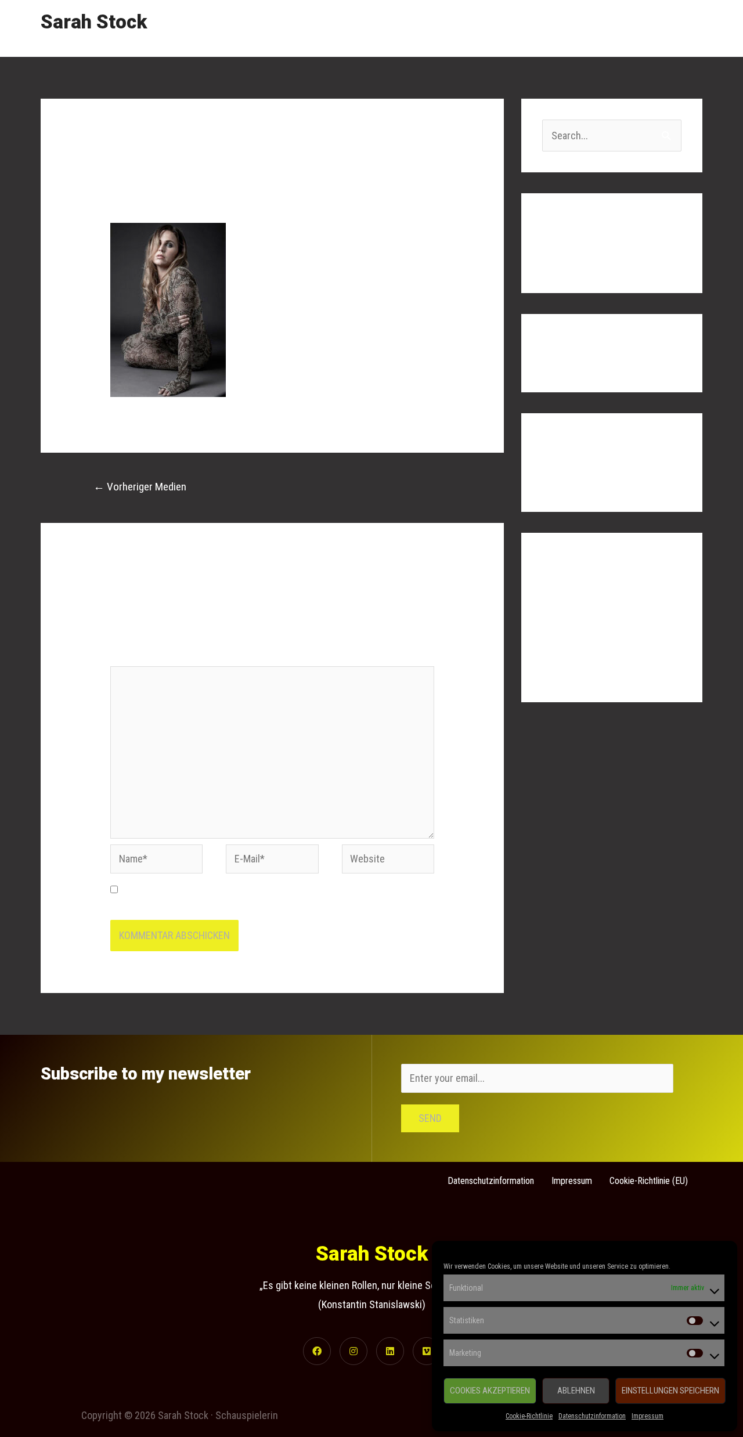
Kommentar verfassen (156, 194)
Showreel (526, 28)
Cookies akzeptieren (490, 1390)
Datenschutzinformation (592, 1416)
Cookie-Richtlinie (529, 1416)
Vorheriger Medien (139, 486)
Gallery (581, 28)
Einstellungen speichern (670, 1390)
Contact (675, 28)
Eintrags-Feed (571, 624)
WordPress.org (573, 671)
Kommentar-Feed (578, 647)
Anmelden (563, 600)
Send (430, 1118)
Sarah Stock (94, 21)
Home (473, 28)
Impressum (647, 1416)
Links (627, 28)
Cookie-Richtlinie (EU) (648, 1180)
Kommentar (137, 657)
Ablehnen (576, 1390)
